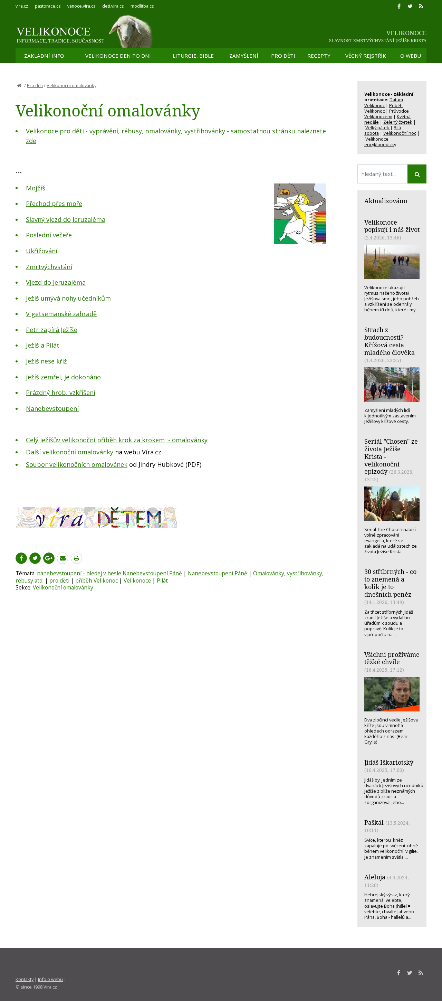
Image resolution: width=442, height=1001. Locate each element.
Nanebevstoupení (52, 408)
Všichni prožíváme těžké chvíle (392, 658)
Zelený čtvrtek (397, 122)
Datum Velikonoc (383, 102)
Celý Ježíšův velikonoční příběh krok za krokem (95, 440)
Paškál (374, 822)
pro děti (59, 580)
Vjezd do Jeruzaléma (56, 282)
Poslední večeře (49, 235)
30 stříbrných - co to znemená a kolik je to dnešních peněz (390, 582)
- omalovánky (187, 440)
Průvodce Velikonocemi (386, 114)
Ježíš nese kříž (46, 361)
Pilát (162, 580)
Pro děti (35, 85)
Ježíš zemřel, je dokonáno (63, 377)
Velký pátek (377, 127)
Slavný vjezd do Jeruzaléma (65, 219)
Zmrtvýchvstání (49, 267)
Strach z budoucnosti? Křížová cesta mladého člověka (389, 340)
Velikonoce (137, 580)
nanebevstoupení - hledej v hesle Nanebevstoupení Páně (109, 573)
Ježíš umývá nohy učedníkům (68, 298)
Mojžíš (35, 188)
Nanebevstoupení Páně (217, 573)
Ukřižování (41, 251)
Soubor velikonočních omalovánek (76, 464)
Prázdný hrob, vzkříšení (60, 392)
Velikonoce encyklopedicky (380, 142)
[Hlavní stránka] (19, 85)
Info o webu (50, 979)
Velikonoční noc (399, 133)
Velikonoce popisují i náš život (392, 226)
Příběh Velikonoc (383, 108)
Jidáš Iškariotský (388, 762)
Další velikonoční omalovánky (69, 452)
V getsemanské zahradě (61, 314)
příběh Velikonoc (96, 580)
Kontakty (24, 979)
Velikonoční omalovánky (71, 85)
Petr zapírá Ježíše (51, 329)
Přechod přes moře (54, 203)
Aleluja (374, 877)
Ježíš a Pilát (42, 345)
